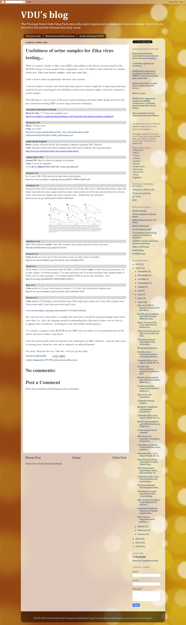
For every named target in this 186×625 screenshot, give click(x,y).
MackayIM (140, 557)
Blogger (148, 618)
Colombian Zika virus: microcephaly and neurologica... (148, 479)
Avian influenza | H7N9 (91, 36)
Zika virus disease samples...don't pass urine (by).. (63, 72)
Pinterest (136, 164)
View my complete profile (145, 560)
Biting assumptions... (147, 348)
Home (76, 457)
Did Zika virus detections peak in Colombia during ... (147, 354)
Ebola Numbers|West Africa (60, 36)
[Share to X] (58, 356)
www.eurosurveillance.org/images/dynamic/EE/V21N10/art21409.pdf (56, 310)
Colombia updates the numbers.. (143, 64)
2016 (137, 268)
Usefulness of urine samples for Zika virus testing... (147, 493)
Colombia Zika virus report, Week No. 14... (148, 416)
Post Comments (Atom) (50, 463)
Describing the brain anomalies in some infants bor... (147, 462)
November (143, 275)
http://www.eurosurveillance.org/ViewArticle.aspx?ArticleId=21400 (55, 291)
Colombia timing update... (145, 402)
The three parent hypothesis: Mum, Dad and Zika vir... (147, 470)
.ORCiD (135, 153)
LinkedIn (136, 158)
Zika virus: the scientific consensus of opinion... (148, 438)
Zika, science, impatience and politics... (146, 519)
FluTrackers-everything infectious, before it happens (144, 235)
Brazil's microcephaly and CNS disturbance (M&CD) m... (148, 379)
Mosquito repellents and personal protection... (147, 409)
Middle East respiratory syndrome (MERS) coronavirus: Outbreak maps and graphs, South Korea (144, 103)
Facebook (136, 161)
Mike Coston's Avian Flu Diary (144, 221)
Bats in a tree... (139, 93)
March (141, 526)
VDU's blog (44, 15)
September (143, 283)
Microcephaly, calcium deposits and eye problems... (146, 114)
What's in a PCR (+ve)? (143, 190)
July (140, 290)
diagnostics (38, 360)
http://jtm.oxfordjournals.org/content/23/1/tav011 (46, 247)
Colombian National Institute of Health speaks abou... (147, 510)
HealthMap (138, 250)
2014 (137, 542)
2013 (137, 546)
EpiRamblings (139, 211)
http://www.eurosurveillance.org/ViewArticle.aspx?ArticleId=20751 (55, 260)
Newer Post (33, 457)
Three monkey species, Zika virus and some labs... (148, 333)
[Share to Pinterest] (63, 356)
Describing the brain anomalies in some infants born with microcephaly (145, 56)
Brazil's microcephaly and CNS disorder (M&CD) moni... (148, 316)
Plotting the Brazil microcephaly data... (148, 486)
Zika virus (72, 360)
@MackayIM (138, 150)
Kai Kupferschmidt (141, 229)
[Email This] (53, 356)
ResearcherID (138, 172)
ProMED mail (139, 254)
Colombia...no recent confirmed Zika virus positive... (148, 447)
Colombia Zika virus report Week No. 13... (148, 454)
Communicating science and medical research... (148, 388)
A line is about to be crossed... (147, 431)
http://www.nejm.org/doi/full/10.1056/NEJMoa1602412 (50, 278)
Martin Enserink (140, 226)
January (142, 534)
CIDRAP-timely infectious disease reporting (145, 242)
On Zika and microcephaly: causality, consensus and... (148, 370)
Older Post (119, 457)
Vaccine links (33, 36)
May (140, 298)
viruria (63, 360)
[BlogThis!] (56, 356)
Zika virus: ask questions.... (144, 395)
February (142, 530)
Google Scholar (139, 166)
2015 (137, 539)
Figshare (137, 177)
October (142, 279)
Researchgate (138, 169)
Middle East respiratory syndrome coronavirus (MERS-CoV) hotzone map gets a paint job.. (145, 74)
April (141, 302)
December (143, 271)
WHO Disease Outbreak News (144, 215)
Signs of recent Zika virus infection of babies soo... (147, 325)
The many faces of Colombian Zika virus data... (146, 342)
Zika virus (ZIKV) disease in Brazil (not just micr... (148, 307)
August (141, 287)
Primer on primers (141, 193)
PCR (134, 200)
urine (56, 360)
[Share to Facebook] (61, 356)
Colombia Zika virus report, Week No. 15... (148, 361)
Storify (135, 175)
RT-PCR (49, 360)
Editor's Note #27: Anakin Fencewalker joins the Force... (144, 85)
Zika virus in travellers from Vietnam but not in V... (148, 502)
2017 (137, 264)
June (140, 294)
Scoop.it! (136, 155)
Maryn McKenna (140, 247)
